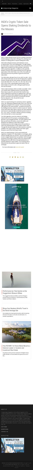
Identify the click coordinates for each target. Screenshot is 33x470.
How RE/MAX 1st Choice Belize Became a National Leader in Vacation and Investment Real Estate (16, 348)
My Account (26, 3)
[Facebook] (2, 1)
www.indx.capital (20, 147)
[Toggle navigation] (30, 8)
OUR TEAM (4, 426)
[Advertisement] (16, 250)
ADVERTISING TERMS (8, 466)
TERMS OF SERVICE (20, 466)
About (9, 3)
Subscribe (4, 3)
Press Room (14, 3)
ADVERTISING (4, 429)
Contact (20, 3)
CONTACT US (4, 431)
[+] (16, 280)
